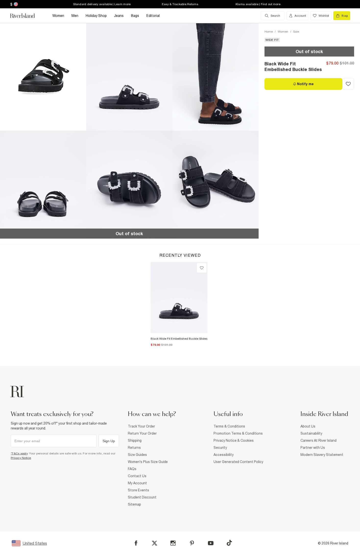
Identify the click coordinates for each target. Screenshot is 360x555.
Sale (296, 31)
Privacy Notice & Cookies (234, 440)
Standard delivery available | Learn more (102, 4)
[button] (129, 77)
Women (283, 31)
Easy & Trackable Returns (180, 4)
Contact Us (137, 476)
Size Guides (137, 455)
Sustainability (311, 433)
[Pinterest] (192, 543)
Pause (18, 121)
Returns (134, 448)
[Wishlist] (201, 268)
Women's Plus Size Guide (148, 462)
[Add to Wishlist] (348, 84)
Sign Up (109, 441)
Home (268, 31)
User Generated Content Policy (238, 462)
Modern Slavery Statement (321, 455)
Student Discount (142, 497)
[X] (154, 543)
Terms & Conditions (229, 426)
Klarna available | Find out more (258, 4)
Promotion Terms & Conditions (238, 433)
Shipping (135, 440)
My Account (137, 483)
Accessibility (224, 455)
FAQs (132, 469)
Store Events (138, 490)
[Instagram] (173, 543)
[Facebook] (136, 543)
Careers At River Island (318, 440)
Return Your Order (142, 433)
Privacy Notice (21, 458)
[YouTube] (210, 543)
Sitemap (134, 504)
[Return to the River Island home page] (26, 15)
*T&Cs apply (19, 453)
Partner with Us (312, 448)
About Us (307, 426)
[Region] (15, 4)
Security (220, 448)
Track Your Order (141, 426)
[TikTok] (229, 543)
